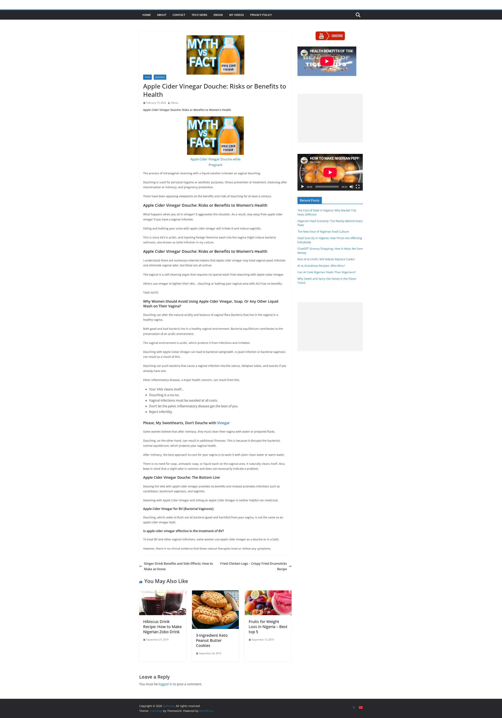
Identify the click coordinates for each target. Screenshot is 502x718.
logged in (165, 684)
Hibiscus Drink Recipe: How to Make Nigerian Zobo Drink (162, 626)
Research (160, 77)
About (161, 15)
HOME (146, 15)
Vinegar (223, 422)
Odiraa (174, 102)
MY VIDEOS (236, 15)
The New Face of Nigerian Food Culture (323, 231)
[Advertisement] (330, 118)
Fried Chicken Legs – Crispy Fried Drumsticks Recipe (253, 566)
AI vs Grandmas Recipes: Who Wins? (321, 266)
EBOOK (218, 15)
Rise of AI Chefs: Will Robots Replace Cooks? (326, 259)
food (147, 77)
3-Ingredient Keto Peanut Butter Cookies (212, 640)
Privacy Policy (261, 15)
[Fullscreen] (358, 187)
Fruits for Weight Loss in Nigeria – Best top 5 (268, 626)
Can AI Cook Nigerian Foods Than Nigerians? (326, 272)
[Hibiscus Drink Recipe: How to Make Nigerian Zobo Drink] (162, 593)
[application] (330, 172)
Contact (179, 15)
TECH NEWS (199, 15)
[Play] (303, 187)
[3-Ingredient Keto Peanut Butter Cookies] (215, 593)
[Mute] (351, 187)
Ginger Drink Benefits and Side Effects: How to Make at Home (178, 566)
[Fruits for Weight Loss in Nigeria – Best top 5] (268, 593)
